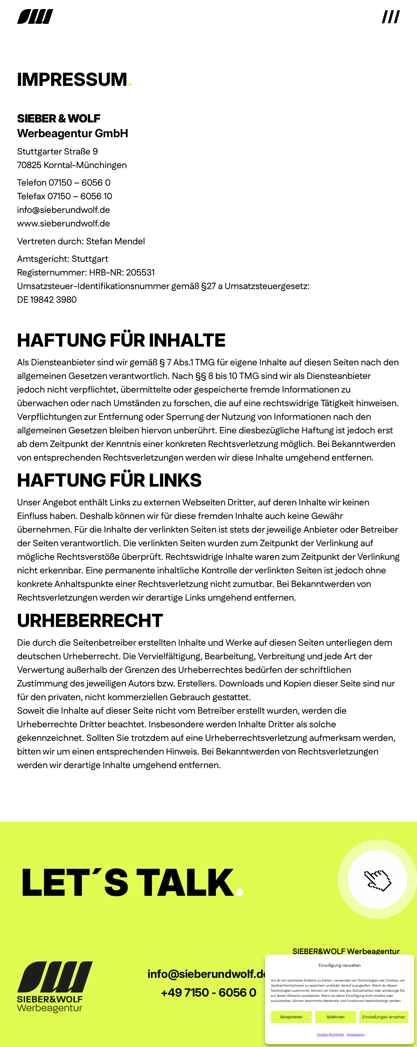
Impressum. (356, 1034)
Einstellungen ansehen (383, 1017)
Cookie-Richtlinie (330, 1034)
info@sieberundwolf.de (63, 210)
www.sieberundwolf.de (63, 223)
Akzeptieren (291, 1017)
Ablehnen (336, 1017)
